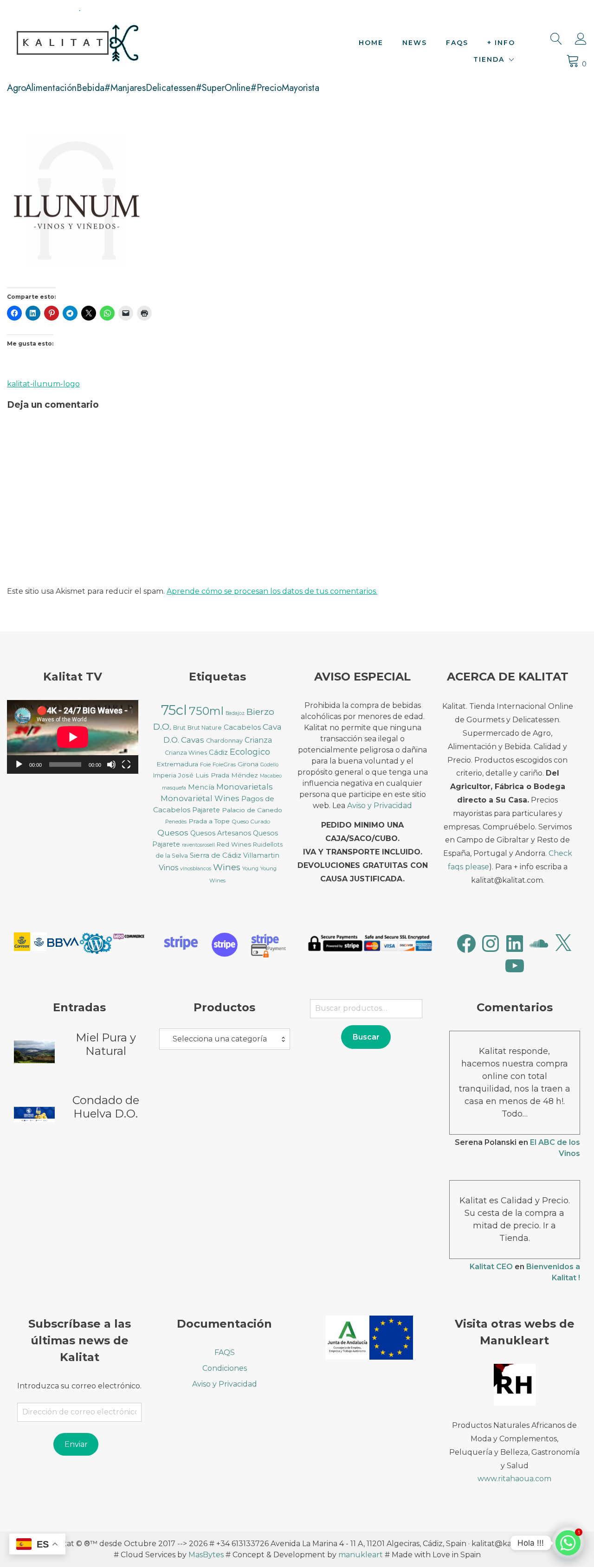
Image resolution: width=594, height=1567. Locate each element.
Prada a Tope (209, 821)
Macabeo (271, 776)
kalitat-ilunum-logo (43, 383)
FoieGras (224, 764)
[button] (30, 943)
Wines (226, 867)
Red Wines (234, 844)
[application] (72, 737)
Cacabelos (242, 727)
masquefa (174, 788)
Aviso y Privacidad (379, 805)
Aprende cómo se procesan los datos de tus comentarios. (272, 591)
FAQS (457, 43)
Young (250, 868)
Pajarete (206, 810)
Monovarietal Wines (200, 798)
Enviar (76, 1444)
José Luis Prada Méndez (218, 775)
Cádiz (218, 752)
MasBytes (206, 1554)
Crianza (258, 740)
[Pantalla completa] (126, 764)
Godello (269, 765)
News (414, 43)
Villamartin (261, 855)
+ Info (501, 43)
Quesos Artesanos (220, 833)
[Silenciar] (111, 764)
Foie (205, 764)
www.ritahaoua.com (514, 1478)
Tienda (488, 59)
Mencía (201, 787)
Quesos (172, 832)
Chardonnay (224, 740)
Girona (248, 764)
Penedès (176, 821)
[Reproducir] (19, 764)
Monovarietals (244, 786)
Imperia (164, 775)
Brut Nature (204, 727)
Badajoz (235, 713)
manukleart (360, 1554)
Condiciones (224, 1368)
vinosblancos (195, 869)
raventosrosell (198, 845)
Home (371, 43)
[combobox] (225, 1039)
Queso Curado (251, 821)
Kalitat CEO (491, 1266)
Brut (179, 727)
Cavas (192, 740)
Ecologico (250, 752)
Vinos (168, 867)
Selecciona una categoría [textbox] (220, 1038)
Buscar (366, 1037)
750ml (206, 711)
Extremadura (177, 764)
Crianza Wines (186, 752)
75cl (174, 710)
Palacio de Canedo (252, 810)
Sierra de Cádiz (215, 855)
